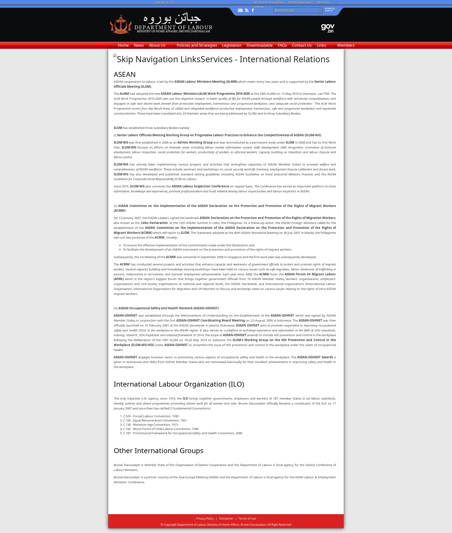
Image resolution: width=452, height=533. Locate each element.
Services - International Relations (265, 59)
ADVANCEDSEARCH (330, 10)
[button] (319, 10)
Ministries (323, 2)
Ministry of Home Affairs (269, 2)
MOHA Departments (300, 2)
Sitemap (259, 6)
